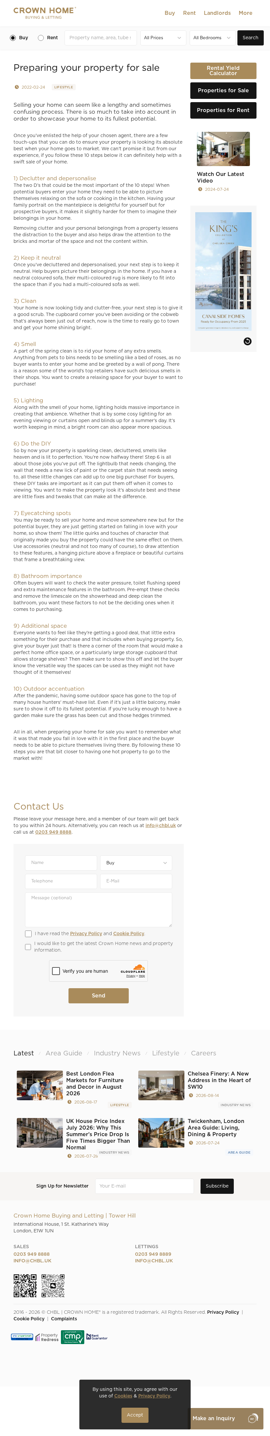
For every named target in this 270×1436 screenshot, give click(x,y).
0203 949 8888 (53, 832)
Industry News (236, 1105)
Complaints (64, 1319)
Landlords (217, 13)
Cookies (123, 1396)
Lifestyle (63, 87)
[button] (170, 13)
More (246, 13)
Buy (170, 13)
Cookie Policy (128, 934)
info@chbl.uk (161, 825)
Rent (189, 13)
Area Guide (239, 1152)
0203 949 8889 (153, 1254)
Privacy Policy (86, 934)
